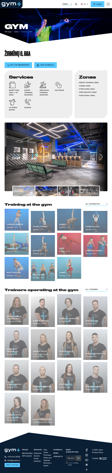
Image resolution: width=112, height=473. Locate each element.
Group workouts (37, 460)
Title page (8, 32)
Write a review (12, 465)
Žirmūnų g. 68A (26, 32)
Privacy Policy (97, 452)
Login (99, 4)
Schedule (57, 450)
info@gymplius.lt (13, 460)
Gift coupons (27, 456)
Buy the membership (19, 65)
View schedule (47, 65)
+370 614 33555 (13, 457)
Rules (46, 452)
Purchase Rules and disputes (48, 457)
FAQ (45, 450)
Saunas (37, 456)
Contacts (58, 456)
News (55, 453)
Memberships (27, 453)
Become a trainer (47, 464)
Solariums (38, 453)
